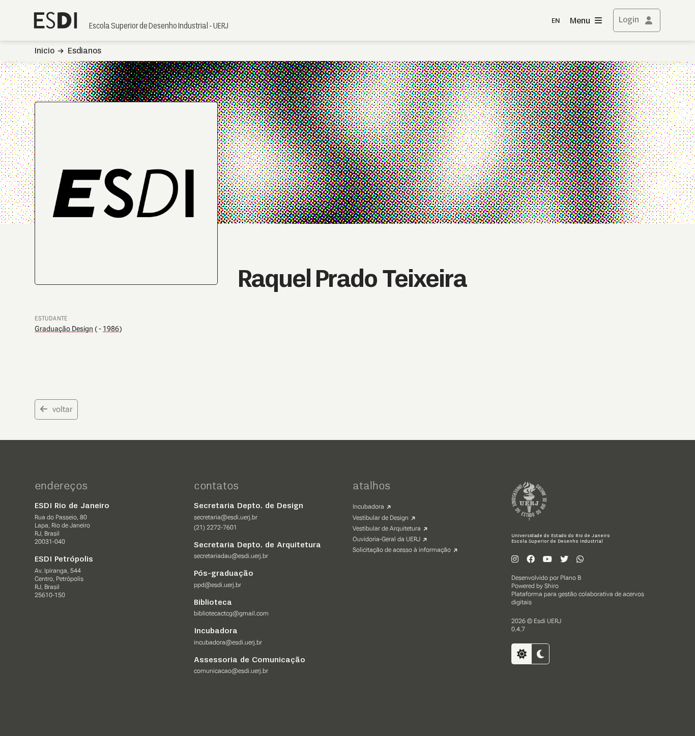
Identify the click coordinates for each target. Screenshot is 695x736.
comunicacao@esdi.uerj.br (231, 670)
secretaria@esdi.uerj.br (225, 517)
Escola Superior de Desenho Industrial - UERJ (158, 26)
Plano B (570, 577)
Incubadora (368, 506)
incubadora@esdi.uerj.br (228, 642)
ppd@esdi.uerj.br (217, 584)
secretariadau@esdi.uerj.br (231, 556)
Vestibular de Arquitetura (387, 528)
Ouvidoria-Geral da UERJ (386, 539)
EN (556, 21)
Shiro (551, 586)
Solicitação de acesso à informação (402, 549)
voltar (62, 409)
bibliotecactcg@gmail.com (231, 613)
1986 (111, 329)
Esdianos (84, 51)
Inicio (44, 51)
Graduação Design (64, 329)
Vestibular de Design (381, 517)
